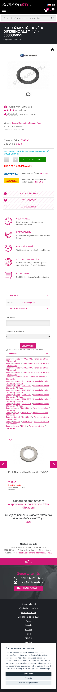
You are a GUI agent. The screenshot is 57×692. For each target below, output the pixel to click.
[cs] (49, 5)
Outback (16, 417)
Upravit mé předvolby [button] (28, 683)
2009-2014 (26, 413)
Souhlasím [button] (28, 674)
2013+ (25, 377)
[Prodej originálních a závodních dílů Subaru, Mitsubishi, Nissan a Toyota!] (16, 4)
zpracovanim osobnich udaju (31, 349)
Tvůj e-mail (10, 318)
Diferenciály (12, 361)
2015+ (24, 426)
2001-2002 (26, 386)
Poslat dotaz (28, 200)
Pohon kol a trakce (41, 359)
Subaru (8, 359)
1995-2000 (26, 381)
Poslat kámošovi (29, 193)
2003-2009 (26, 408)
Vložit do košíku (32, 159)
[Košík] (45, 10)
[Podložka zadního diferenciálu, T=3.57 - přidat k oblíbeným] (10, 439)
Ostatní (20, 384)
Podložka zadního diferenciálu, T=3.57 (28, 472)
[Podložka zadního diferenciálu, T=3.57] (28, 453)
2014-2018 (26, 404)
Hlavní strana (16, 547)
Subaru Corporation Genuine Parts (26, 123)
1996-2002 (27, 359)
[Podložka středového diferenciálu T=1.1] (28, 75)
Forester (16, 359)
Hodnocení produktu (15, 331)
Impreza (16, 381)
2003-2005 (27, 363)
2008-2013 (27, 372)
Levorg (16, 426)
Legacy (16, 408)
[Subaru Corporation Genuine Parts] (28, 58)
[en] (53, 5)
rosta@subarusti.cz (31, 582)
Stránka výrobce (29, 302)
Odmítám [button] (28, 678)
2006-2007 (27, 368)
